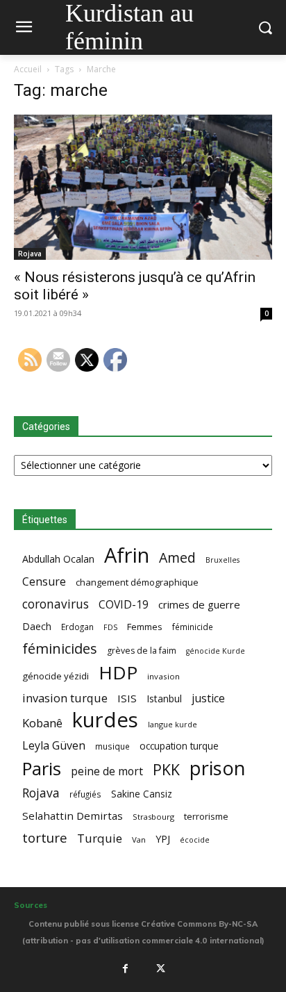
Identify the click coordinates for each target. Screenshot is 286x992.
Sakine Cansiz (141, 793)
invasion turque (65, 698)
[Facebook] (124, 968)
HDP (118, 673)
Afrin (126, 555)
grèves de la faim (141, 650)
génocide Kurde (215, 651)
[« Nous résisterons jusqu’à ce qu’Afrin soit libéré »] (143, 187)
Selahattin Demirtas (72, 815)
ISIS (127, 698)
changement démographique (137, 582)
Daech (36, 626)
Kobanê (42, 723)
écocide (195, 839)
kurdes (105, 720)
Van (139, 839)
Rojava (30, 253)
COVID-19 (124, 604)
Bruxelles (222, 560)
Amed (177, 557)
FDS (110, 627)
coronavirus (55, 604)
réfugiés (85, 794)
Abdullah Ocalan (58, 558)
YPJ (162, 838)
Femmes (144, 626)
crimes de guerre (199, 604)
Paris (41, 768)
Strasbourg (153, 816)
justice (208, 698)
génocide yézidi (55, 676)
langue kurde (172, 724)
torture (44, 838)
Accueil (28, 69)
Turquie (99, 838)
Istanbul (164, 698)
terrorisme (206, 816)
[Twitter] (161, 968)
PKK (166, 769)
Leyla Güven (53, 745)
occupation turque (179, 745)
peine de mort (107, 771)
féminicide (192, 626)
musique (112, 746)
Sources (30, 905)
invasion (163, 676)
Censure (44, 581)
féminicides (59, 648)
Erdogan (77, 626)
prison (217, 768)
